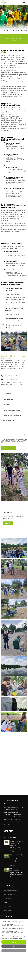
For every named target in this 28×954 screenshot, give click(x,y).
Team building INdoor (10, 894)
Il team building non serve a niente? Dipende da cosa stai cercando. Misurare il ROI (16, 873)
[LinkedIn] (10, 831)
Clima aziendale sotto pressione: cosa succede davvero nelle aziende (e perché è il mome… (17, 859)
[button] (14, 289)
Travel (5, 902)
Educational (7, 906)
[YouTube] (12, 831)
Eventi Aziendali (8, 898)
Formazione (7, 910)
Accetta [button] (14, 942)
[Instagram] (7, 831)
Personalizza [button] (14, 951)
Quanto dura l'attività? (12, 314)
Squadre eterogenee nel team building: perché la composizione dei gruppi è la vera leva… (16, 845)
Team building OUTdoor (11, 890)
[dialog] (14, 936)
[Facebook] (5, 831)
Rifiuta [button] (14, 946)
